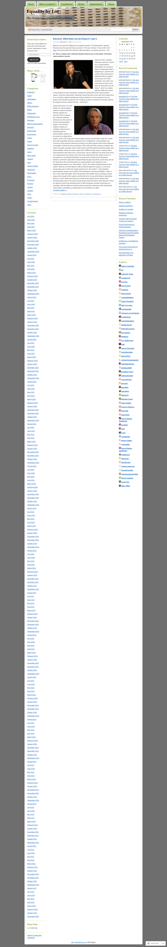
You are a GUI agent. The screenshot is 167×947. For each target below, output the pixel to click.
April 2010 (31, 902)
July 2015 (30, 681)
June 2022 (31, 389)
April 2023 (31, 354)
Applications (31, 99)
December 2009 (33, 916)
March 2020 (31, 484)
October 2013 (32, 755)
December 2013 (33, 748)
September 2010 (33, 885)
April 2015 (31, 691)
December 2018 (33, 536)
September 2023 (33, 336)
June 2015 (31, 684)
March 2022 (31, 399)
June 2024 (31, 304)
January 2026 (32, 237)
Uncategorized (32, 201)
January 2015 (32, 702)
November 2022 (33, 371)
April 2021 (31, 438)
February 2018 (32, 572)
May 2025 (30, 266)
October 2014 (32, 712)
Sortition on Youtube (126, 209)
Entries (35, 29)
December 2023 (33, 325)
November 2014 (33, 709)
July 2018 (30, 554)
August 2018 (31, 551)
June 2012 (31, 811)
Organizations (96, 4)
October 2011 (32, 839)
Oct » (126, 61)
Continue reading (60, 190)
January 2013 (32, 786)
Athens (29, 103)
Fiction (29, 138)
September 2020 (33, 463)
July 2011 (30, 850)
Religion (30, 184)
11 (122, 53)
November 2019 (33, 498)
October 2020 (32, 459)
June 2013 (31, 769)
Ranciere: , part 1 (75, 39)
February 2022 (32, 403)
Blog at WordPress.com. (79, 942)
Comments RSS (46, 29)
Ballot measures (33, 106)
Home (31, 4)
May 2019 (30, 519)
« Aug (121, 61)
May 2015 (30, 688)
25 (122, 59)
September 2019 (33, 505)
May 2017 (30, 603)
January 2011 (32, 871)
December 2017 (33, 579)
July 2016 (30, 638)
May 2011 (30, 857)
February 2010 (32, 909)
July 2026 (30, 216)
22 (132, 56)
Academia (30, 92)
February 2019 (32, 529)
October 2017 (32, 586)
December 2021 (33, 410)
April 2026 (31, 227)
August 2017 (31, 593)
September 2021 (33, 420)
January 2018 (32, 575)
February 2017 (32, 614)
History (29, 141)
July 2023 (30, 343)
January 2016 (32, 660)
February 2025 (32, 276)
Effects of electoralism (35, 124)
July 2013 (30, 765)
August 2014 (31, 719)
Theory (29, 198)
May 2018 (30, 561)
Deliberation (31, 113)
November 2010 (33, 878)
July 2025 (30, 259)
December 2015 (33, 663)
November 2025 (33, 244)
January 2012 (32, 828)
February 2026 (32, 234)
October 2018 (32, 544)
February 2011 (32, 867)
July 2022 (30, 385)
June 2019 (31, 515)
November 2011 (33, 836)
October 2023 (32, 332)
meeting (30, 159)
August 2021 (31, 424)
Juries (29, 152)
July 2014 (30, 723)
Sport (29, 194)
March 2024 (31, 315)
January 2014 (32, 744)
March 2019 (31, 526)
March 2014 (31, 737)
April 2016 (31, 649)
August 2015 (31, 677)
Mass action (31, 155)
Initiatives (30, 148)
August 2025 (31, 255)
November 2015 (33, 667)
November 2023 (33, 329)
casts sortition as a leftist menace (129, 74)
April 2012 (31, 818)
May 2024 (30, 308)
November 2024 (33, 287)
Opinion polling (32, 166)
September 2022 (33, 378)
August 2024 (31, 297)
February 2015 (32, 698)
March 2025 (31, 273)
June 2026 (31, 220)
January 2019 (32, 533)
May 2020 (30, 477)
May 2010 (30, 899)
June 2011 (31, 853)
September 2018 (33, 547)
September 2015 (33, 674)
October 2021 (32, 417)
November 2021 (33, 413)
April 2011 (30, 860)
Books (81, 4)
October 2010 (32, 881)
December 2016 (33, 621)
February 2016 (32, 656)
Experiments (31, 134)
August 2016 (31, 635)
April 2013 (31, 776)
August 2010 (31, 888)
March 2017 (31, 610)
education (30, 120)
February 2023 (32, 361)
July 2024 (30, 301)
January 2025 (32, 280)
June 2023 (31, 347)
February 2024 (32, 318)
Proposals (30, 180)
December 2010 (33, 874)
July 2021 (30, 427)
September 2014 (33, 716)
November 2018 (33, 540)
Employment (31, 131)
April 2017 (31, 607)
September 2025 (33, 252)
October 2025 (32, 248)
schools (30, 187)
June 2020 (31, 473)
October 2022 (32, 375)
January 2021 (32, 449)
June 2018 (31, 558)
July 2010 (30, 892)
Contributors (67, 4)
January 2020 (32, 491)
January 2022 (32, 406)
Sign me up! (34, 60)
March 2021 (31, 441)
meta (29, 163)
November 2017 (33, 582)
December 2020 (33, 452)
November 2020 (33, 456)
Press (29, 177)
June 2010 (31, 895)
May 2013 (30, 772)
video (29, 205)
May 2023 (30, 350)
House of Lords (32, 145)
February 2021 (32, 445)
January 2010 (32, 913)
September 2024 (33, 294)
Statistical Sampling (126, 206)
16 (134, 53)
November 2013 (33, 751)
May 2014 (30, 730)
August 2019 (31, 508)
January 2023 (32, 364)
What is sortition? (47, 4)
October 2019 (32, 501)
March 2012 (31, 821)
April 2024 (31, 311)
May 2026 (30, 223)
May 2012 (30, 814)
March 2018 (31, 568)
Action (29, 96)
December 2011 (33, 832)
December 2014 (33, 705)
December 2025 (33, 241)
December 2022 (33, 368)
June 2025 (31, 262)
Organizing (31, 170)
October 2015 (32, 670)
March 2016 (31, 653)
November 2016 (33, 624)
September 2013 (33, 758)
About (111, 4)
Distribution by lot (33, 117)
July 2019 (30, 512)
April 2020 (31, 480)
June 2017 (31, 600)
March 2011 (31, 864)
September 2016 (33, 631)
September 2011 (33, 843)
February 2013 (32, 783)
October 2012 (32, 797)
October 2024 (32, 290)
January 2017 (32, 617)
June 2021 (31, 431)
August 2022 (31, 382)
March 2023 (31, 357)
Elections (30, 127)
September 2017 (33, 589)
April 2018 (31, 565)
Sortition (30, 191)
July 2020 (30, 470)
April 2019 (31, 522)
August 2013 (31, 762)
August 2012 (31, 804)
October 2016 (32, 628)
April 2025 (31, 269)
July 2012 (30, 807)
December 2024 (33, 283)
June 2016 (31, 642)
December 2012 (33, 790)
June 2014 (31, 726)
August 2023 (31, 339)
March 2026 (31, 230)
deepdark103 (123, 96)
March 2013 (31, 779)
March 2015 (31, 695)
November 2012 (33, 793)
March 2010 (31, 906)
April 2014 (31, 733)
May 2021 (30, 434)
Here (54, 50)
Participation (31, 173)
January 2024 (32, 322)
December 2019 (33, 494)
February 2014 (32, 741)
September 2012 (33, 800)
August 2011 (31, 846)
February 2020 (32, 487)
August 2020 (31, 466)
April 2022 (31, 396)
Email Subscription (36, 39)
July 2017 (30, 596)
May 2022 (30, 392)
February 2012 (32, 825)
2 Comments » (96, 194)
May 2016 (30, 646)
